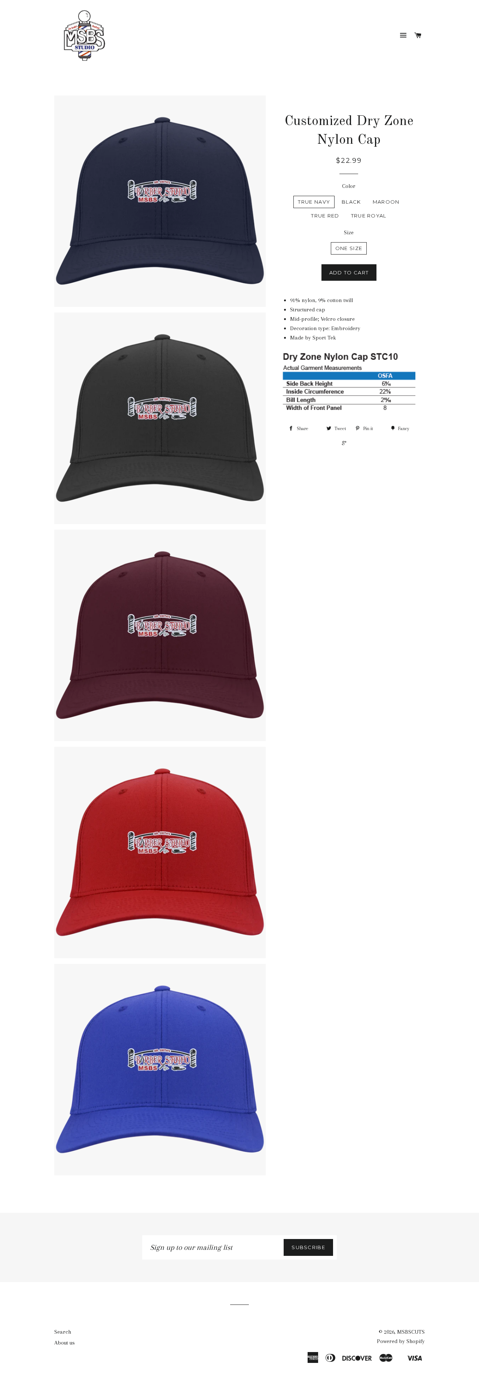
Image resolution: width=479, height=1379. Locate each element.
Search (62, 1331)
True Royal (369, 216)
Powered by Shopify (401, 1341)
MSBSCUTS (411, 1331)
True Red (325, 216)
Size (349, 232)
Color (349, 186)
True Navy (314, 202)
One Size (348, 248)
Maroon (386, 202)
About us (64, 1342)
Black (351, 202)
